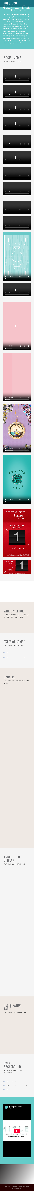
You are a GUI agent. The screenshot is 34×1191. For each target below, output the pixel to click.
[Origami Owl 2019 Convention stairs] (16, 652)
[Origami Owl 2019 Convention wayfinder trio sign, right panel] (16, 981)
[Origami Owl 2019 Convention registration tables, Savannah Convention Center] (17, 1019)
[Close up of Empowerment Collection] (16, 840)
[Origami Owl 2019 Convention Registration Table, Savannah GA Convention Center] (17, 1024)
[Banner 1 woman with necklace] (16, 836)
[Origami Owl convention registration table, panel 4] (17, 1046)
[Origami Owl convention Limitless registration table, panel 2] (17, 1028)
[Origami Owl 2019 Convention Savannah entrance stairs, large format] (17, 657)
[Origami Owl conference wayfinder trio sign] (16, 988)
